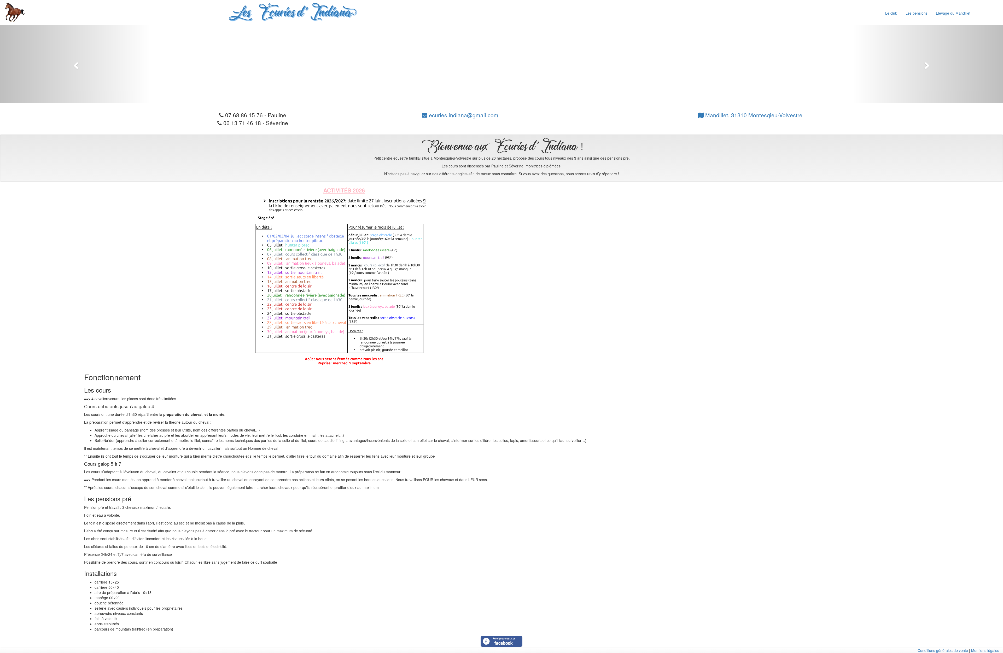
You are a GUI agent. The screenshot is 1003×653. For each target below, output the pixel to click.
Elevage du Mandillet (953, 13)
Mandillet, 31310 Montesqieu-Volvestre (753, 115)
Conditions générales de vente (943, 650)
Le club (891, 13)
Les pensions (917, 13)
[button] (75, 64)
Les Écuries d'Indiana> (291, 13)
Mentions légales (985, 650)
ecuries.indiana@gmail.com (462, 115)
